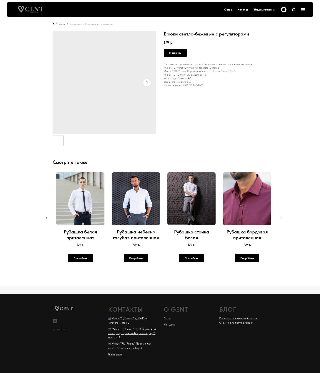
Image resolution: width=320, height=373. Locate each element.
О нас (228, 9)
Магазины (170, 324)
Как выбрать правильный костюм (238, 318)
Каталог (243, 9)
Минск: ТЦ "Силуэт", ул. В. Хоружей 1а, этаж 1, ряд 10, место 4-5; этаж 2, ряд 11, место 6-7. (132, 333)
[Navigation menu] (303, 9)
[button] (294, 9)
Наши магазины (264, 9)
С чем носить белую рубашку (236, 322)
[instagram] (283, 9)
